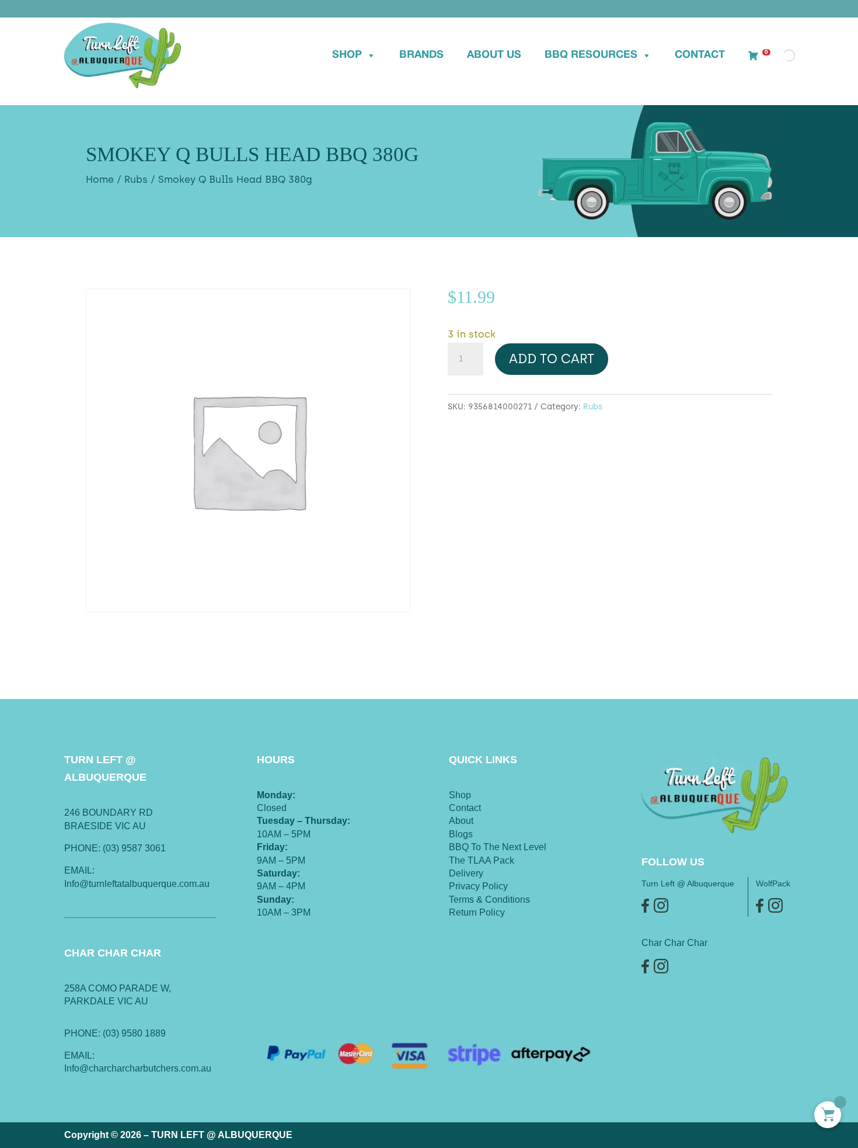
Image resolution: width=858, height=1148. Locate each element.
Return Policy (477, 912)
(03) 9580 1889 (134, 1033)
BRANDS (421, 55)
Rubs (136, 179)
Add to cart (551, 359)
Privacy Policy (478, 886)
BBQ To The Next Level (497, 847)
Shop (347, 55)
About (461, 821)
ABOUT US (494, 55)
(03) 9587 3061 (134, 848)
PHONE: (83, 1033)
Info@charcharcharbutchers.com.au (137, 1068)
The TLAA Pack (481, 860)
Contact (700, 55)
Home (100, 179)
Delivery (466, 873)
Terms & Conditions (489, 900)
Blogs (461, 834)
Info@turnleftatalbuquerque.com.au (137, 884)
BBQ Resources (591, 55)
